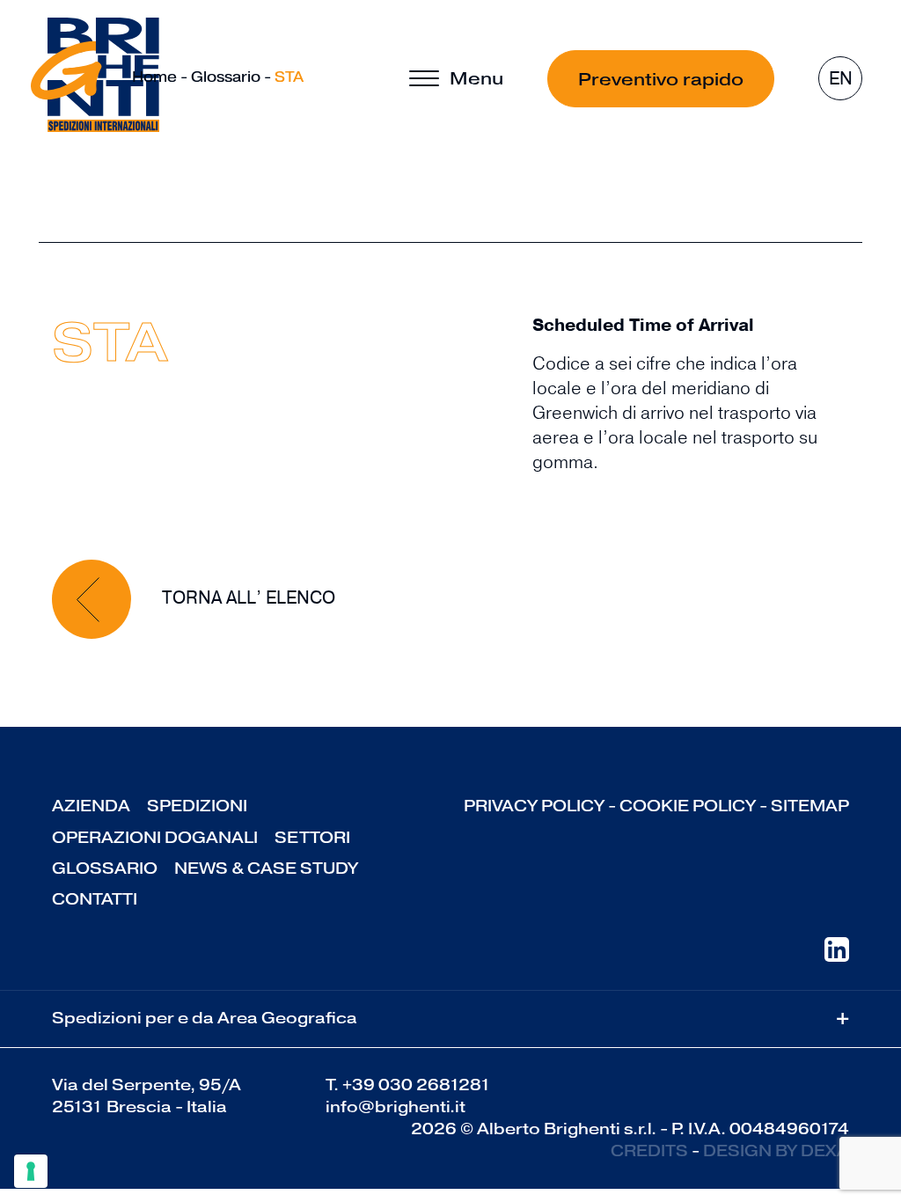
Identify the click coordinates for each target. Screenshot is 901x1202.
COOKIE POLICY (687, 806)
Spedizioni (197, 806)
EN (841, 79)
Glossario (225, 77)
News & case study (266, 868)
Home (154, 77)
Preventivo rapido (661, 79)
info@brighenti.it (395, 1107)
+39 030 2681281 (416, 1085)
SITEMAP (810, 806)
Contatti (94, 899)
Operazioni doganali (155, 837)
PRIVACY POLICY (534, 806)
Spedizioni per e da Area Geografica (450, 1018)
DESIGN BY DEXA (776, 1151)
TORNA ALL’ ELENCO (246, 598)
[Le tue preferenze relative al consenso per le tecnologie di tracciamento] (31, 1171)
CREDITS (649, 1151)
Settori (312, 837)
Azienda (91, 806)
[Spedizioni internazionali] (95, 74)
